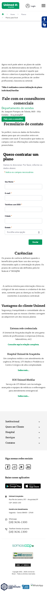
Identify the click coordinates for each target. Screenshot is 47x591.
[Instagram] (14, 467)
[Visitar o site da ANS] (23, 555)
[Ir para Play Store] (13, 486)
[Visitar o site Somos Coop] (23, 545)
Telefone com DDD (13, 204)
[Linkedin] (28, 467)
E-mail (7, 193)
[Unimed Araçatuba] (4, 14)
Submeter (35, 242)
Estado (7, 227)
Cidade (8, 216)
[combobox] (23, 232)
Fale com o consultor (13, 119)
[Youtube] (21, 467)
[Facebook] (7, 467)
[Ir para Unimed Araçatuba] (10, 6)
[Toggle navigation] (43, 6)
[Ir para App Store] (32, 486)
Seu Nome (9, 182)
